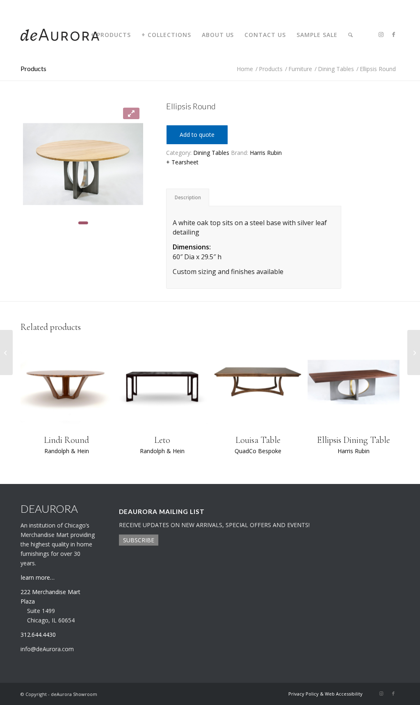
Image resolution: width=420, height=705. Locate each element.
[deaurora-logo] (60, 35)
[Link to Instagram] (381, 34)
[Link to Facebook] (393, 34)
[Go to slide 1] (83, 222)
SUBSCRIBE (138, 540)
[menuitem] (110, 35)
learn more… (38, 577)
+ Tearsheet (182, 162)
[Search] (350, 35)
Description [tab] (188, 197)
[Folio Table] (413, 352)
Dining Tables (211, 153)
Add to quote (197, 134)
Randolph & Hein (66, 451)
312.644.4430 (34, 6)
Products (33, 68)
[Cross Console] (6, 352)
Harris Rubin (266, 153)
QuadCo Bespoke (258, 451)
